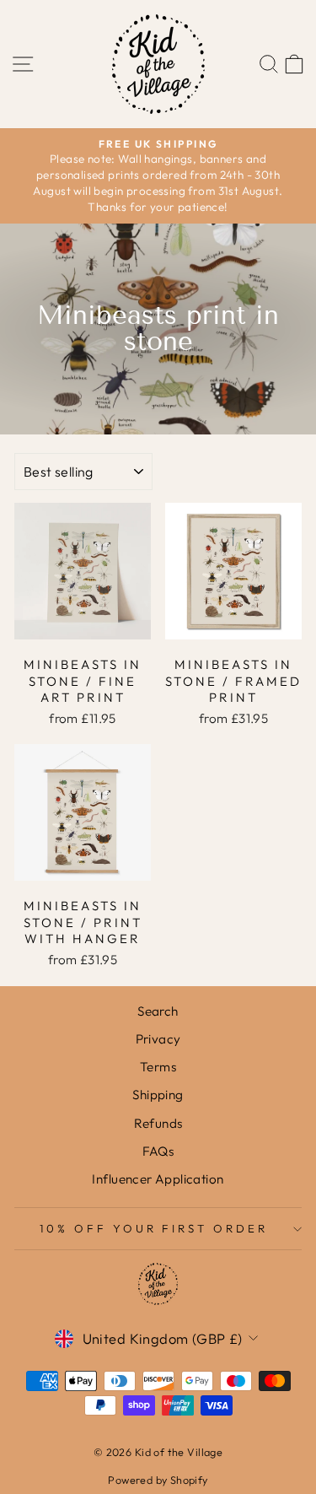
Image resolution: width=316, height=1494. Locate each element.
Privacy (158, 1039)
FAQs (158, 1151)
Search (157, 1011)
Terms (158, 1067)
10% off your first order (154, 1228)
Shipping (157, 1095)
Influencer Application (157, 1179)
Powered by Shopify (157, 1479)
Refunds (158, 1123)
